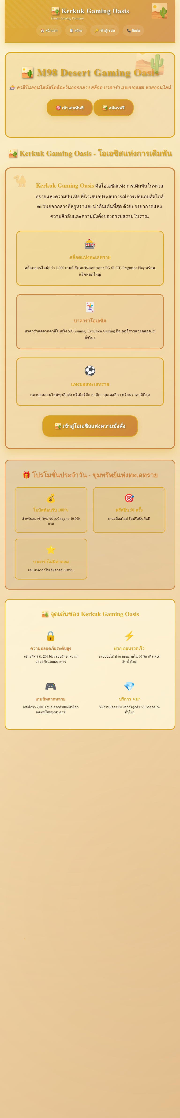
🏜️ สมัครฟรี (113, 107)
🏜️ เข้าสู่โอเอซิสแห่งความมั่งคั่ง (90, 426)
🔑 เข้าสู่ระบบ (104, 30)
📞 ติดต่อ (133, 30)
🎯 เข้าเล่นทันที (70, 107)
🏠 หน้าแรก (48, 30)
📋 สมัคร (75, 30)
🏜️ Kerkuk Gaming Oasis (90, 10)
